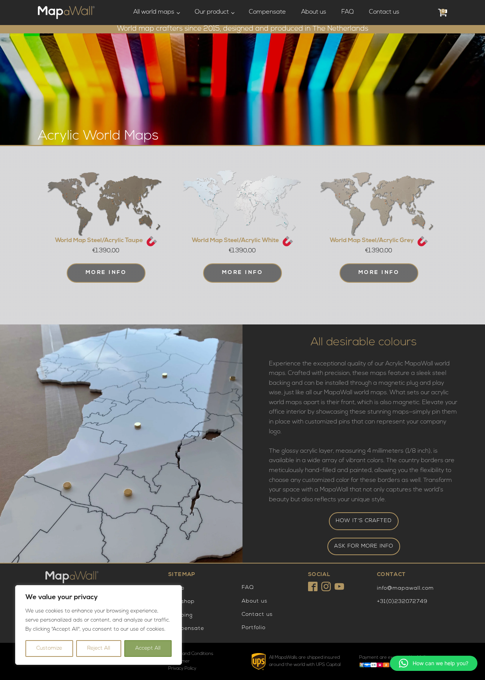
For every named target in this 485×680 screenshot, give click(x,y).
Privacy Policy (182, 668)
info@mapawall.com (405, 588)
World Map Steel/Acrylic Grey (372, 241)
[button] (433, 663)
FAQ (347, 12)
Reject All (98, 648)
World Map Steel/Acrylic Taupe (99, 241)
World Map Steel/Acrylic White (235, 241)
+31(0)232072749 (402, 601)
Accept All (148, 648)
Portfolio (254, 628)
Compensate (267, 12)
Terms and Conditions (190, 654)
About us (313, 12)
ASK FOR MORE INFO (363, 546)
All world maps (153, 12)
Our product (212, 12)
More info (106, 272)
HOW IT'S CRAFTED (364, 521)
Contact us (384, 12)
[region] (98, 625)
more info (242, 272)
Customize (49, 648)
